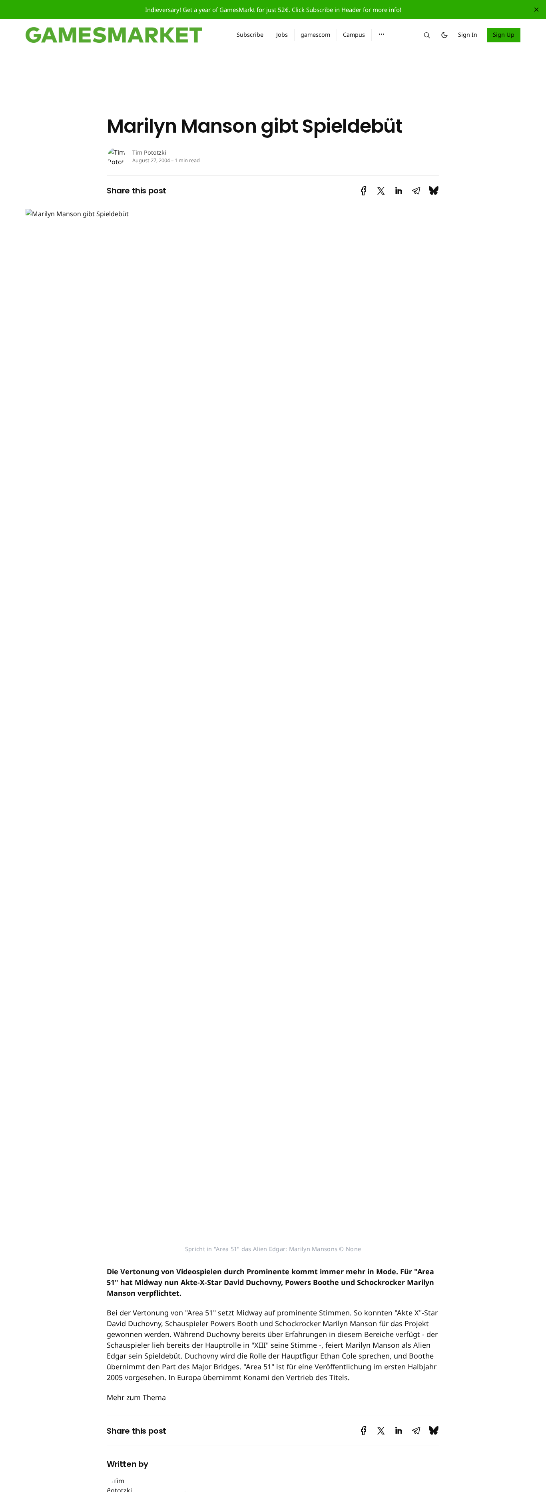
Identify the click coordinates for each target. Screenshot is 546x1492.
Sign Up (504, 34)
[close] (536, 9)
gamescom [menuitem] (315, 34)
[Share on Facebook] (363, 191)
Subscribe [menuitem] (250, 34)
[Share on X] (381, 191)
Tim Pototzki (149, 152)
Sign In (467, 34)
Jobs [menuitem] (282, 34)
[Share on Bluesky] (433, 191)
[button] (381, 34)
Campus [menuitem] (354, 34)
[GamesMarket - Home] (121, 35)
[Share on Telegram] (416, 191)
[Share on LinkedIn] (398, 191)
